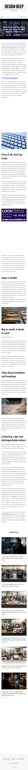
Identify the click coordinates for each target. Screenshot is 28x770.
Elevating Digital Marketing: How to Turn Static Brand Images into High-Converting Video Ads (13, 639)
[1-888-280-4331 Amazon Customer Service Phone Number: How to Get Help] (14, 655)
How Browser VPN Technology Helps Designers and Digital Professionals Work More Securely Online (13, 693)
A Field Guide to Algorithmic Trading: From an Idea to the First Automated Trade (12, 558)
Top (14, 767)
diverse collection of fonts (9, 47)
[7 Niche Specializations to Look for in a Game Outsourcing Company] (14, 573)
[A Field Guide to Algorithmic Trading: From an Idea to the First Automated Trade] (14, 545)
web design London (7, 514)
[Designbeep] (14, 7)
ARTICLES (12, 23)
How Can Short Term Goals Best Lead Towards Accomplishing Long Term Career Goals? (14, 612)
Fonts (16, 23)
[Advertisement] (14, 114)
